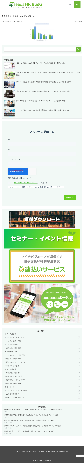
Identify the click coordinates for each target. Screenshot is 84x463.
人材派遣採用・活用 (43, 341)
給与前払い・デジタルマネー (43, 380)
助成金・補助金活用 (43, 359)
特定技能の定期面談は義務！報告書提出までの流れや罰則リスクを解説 (29, 420)
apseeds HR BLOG (45, 460)
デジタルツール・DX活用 (43, 355)
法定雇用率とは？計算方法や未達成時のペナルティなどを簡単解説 (40, 101)
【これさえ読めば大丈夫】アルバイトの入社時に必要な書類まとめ (40, 63)
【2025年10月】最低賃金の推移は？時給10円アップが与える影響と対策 (43, 91)
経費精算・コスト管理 (43, 376)
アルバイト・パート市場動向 (43, 390)
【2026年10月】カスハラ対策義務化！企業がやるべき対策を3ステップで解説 (32, 426)
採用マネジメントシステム (43, 362)
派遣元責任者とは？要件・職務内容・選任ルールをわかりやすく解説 (29, 431)
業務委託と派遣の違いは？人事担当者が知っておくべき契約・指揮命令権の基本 (33, 409)
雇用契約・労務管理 (43, 348)
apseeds (78, 21)
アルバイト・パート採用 (43, 337)
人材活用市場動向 (43, 394)
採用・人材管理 (42, 334)
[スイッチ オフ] (70, 4)
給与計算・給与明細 (43, 383)
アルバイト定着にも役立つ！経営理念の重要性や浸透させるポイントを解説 (43, 82)
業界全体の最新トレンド (43, 397)
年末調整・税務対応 (43, 373)
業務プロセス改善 (43, 366)
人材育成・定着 (43, 345)
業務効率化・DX (42, 352)
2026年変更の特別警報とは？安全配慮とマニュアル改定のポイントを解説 (31, 415)
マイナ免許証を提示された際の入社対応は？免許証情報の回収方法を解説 (43, 110)
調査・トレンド (42, 387)
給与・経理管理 (42, 369)
